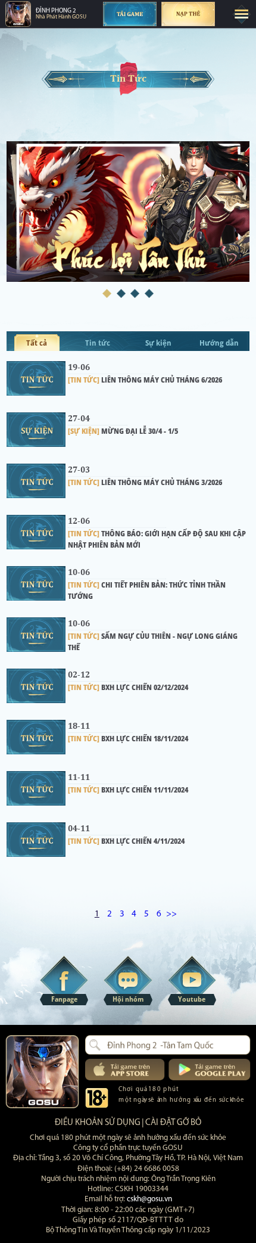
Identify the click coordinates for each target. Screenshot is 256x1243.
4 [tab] (149, 293)
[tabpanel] (128, 211)
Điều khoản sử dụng (98, 1122)
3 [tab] (134, 293)
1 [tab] (106, 293)
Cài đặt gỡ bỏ (173, 1122)
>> (171, 914)
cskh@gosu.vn (149, 1199)
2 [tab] (121, 293)
